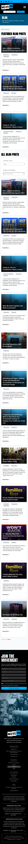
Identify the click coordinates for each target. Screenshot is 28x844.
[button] (25, 7)
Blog (14, 766)
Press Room (14, 754)
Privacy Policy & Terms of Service (14, 788)
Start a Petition (14, 778)
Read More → (6, 70)
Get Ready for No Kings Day (13, 615)
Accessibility (14, 790)
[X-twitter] (11, 1)
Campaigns (14, 775)
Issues (14, 764)
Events (14, 776)
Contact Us (14, 756)
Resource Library (14, 762)
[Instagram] (3, 1)
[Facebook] (8, 1)
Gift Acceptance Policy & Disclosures (14, 752)
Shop (24, 1)
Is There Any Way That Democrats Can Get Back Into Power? (13, 536)
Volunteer (14, 780)
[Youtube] (6, 1)
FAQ (14, 768)
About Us (14, 749)
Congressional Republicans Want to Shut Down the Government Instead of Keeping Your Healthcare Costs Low (14, 419)
